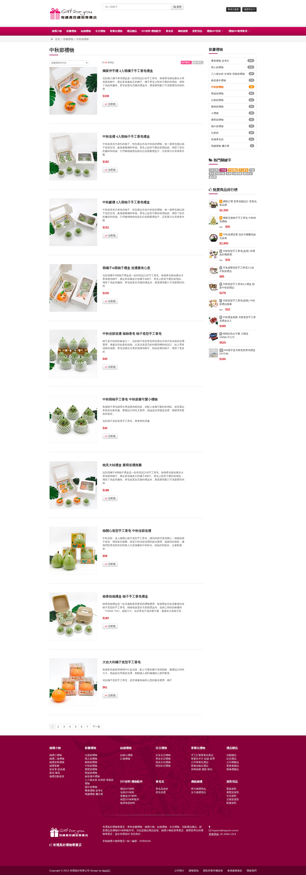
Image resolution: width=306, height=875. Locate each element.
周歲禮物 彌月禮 (232, 146)
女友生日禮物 (163, 755)
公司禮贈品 (232, 762)
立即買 (111, 104)
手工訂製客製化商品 (202, 755)
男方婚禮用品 (198, 788)
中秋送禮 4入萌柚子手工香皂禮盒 (126, 136)
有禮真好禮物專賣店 (67, 845)
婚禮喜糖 (54, 765)
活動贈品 (231, 755)
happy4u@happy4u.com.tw (225, 830)
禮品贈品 (132, 31)
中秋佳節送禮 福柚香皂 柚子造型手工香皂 (132, 333)
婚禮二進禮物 (56, 758)
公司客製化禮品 (199, 762)
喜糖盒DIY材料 (128, 795)
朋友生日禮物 (163, 762)
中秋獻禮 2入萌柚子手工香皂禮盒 (126, 202)
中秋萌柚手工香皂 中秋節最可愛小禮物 (130, 399)
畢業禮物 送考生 (232, 60)
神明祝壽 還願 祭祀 (201, 769)
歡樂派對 (231, 803)
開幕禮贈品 (232, 769)
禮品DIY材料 (127, 788)
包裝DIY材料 (127, 792)
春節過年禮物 (232, 80)
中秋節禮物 (82, 39)
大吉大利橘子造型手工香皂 (122, 662)
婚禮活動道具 (56, 776)
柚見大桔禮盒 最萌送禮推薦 (122, 465)
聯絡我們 (252, 870)
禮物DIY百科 (214, 31)
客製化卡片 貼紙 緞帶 (203, 758)
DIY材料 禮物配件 (151, 31)
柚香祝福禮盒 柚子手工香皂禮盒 (125, 596)
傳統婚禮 (183, 31)
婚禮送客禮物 (56, 762)
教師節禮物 (232, 106)
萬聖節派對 (232, 792)
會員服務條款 (234, 870)
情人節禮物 (232, 67)
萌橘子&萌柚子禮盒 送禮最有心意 (126, 268)
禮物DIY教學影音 (238, 31)
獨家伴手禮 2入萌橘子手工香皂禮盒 (128, 71)
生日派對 (231, 795)
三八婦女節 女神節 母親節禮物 (232, 73)
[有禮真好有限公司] (51, 39)
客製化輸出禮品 (199, 765)
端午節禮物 (232, 126)
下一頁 (96, 726)
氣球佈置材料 (127, 803)
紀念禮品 (231, 758)
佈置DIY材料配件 (129, 799)
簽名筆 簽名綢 (57, 769)
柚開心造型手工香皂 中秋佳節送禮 (127, 531)
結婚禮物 (86, 31)
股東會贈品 (232, 765)
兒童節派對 (232, 799)
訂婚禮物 (125, 758)
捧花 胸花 (54, 772)
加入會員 (234, 9)
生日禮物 (100, 31)
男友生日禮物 (163, 758)
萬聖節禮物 (232, 119)
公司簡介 (179, 870)
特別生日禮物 (163, 765)
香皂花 (169, 31)
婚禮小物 (57, 31)
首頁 (57, 39)
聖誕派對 (231, 788)
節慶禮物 (71, 31)
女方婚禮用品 (198, 792)
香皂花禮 (161, 792)
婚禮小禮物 (55, 755)
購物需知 (194, 870)
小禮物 (232, 113)
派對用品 (197, 31)
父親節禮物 (232, 100)
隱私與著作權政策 (213, 870)
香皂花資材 (162, 788)
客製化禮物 (116, 31)
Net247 (106, 870)
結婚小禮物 (126, 755)
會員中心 (248, 9)
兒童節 (232, 132)
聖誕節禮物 (232, 93)
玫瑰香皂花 (232, 139)
